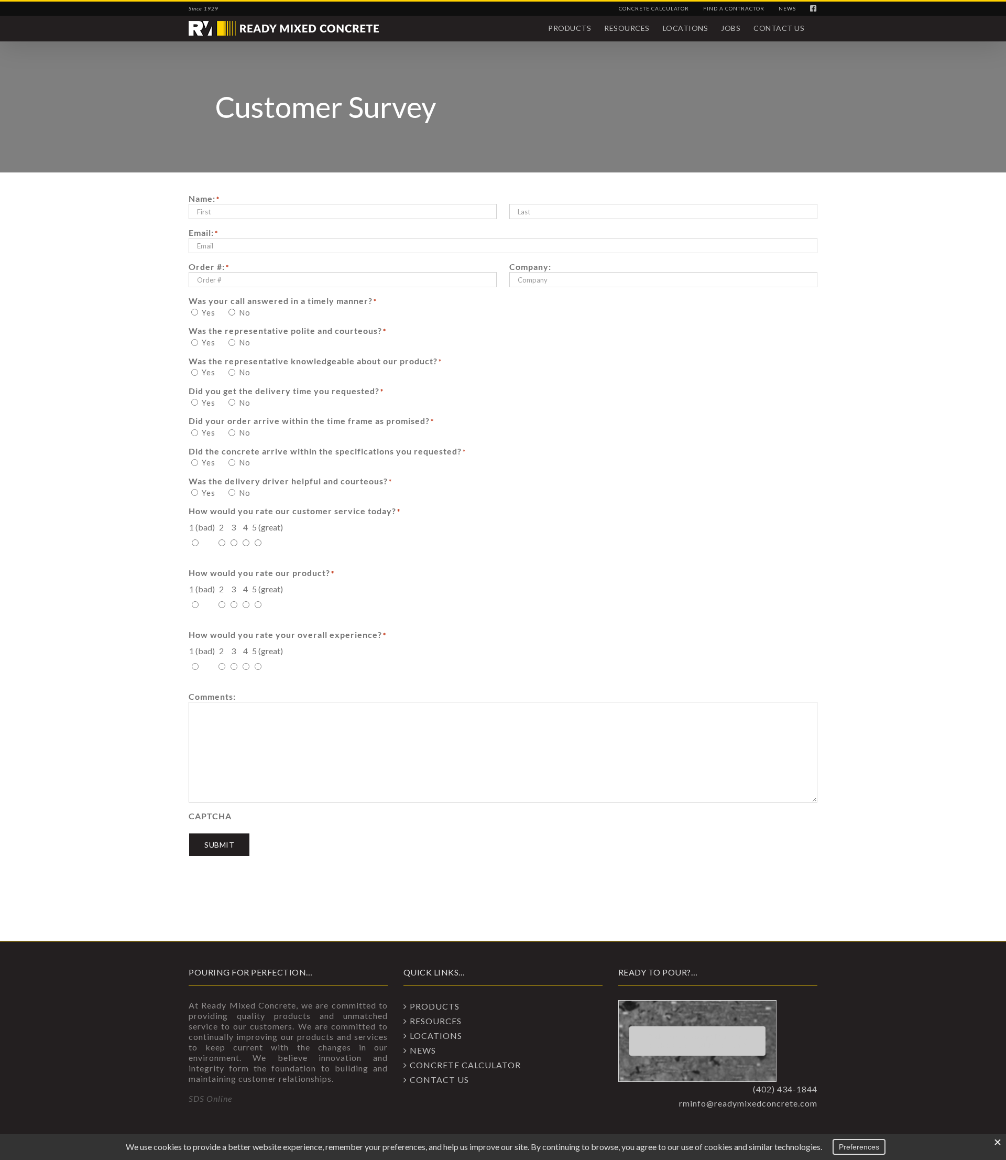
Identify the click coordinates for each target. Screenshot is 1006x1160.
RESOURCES (436, 1021)
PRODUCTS (435, 1006)
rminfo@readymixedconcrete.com (748, 1103)
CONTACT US (439, 1080)
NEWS (423, 1050)
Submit (219, 844)
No (244, 312)
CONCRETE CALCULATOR (465, 1065)
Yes (208, 312)
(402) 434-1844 (785, 1089)
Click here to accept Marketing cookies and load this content (697, 1041)
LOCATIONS (436, 1035)
